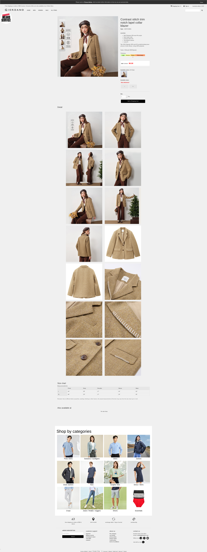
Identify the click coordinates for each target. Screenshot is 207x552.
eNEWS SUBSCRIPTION (68, 530)
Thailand (125, 551)
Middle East (115, 551)
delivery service (90, 535)
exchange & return (90, 537)
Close (201, 2)
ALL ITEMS (54, 10)
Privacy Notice (88, 2)
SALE (47, 10)
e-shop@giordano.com (142, 535)
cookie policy (113, 540)
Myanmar (120, 551)
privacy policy (113, 537)
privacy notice (113, 538)
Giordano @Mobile (83, 551)
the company (113, 533)
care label (88, 538)
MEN (34, 10)
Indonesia (105, 551)
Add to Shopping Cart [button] (133, 101)
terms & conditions (114, 541)
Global (90, 551)
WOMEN (40, 10)
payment (88, 533)
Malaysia (110, 551)
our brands (112, 535)
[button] (126, 96)
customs (88, 540)
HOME (28, 10)
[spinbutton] (123, 96)
